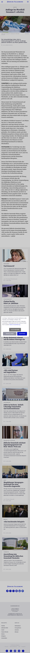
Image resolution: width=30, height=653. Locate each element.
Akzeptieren (22, 333)
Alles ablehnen (15, 329)
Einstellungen (10, 333)
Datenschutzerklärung (14, 324)
